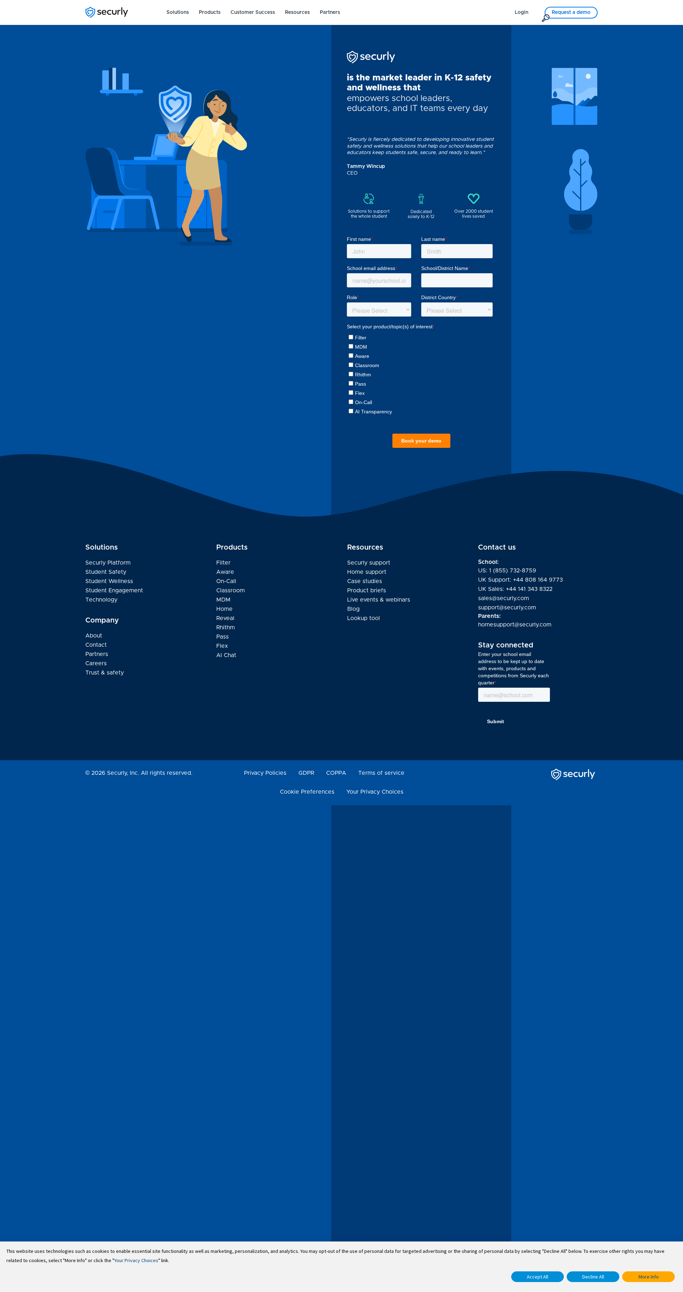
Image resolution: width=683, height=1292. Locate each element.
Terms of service (381, 773)
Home (224, 609)
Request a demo (571, 12)
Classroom (230, 590)
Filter (223, 563)
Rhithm (225, 627)
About (93, 636)
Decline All (593, 1277)
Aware (225, 572)
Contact (96, 645)
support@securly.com (507, 607)
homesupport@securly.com (514, 625)
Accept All (537, 1277)
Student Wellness (109, 581)
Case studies (364, 581)
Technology (101, 600)
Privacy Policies (265, 773)
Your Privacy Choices (136, 1260)
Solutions (177, 12)
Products (210, 12)
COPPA (336, 773)
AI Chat (226, 655)
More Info (649, 1277)
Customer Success (253, 12)
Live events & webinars (378, 600)
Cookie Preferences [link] (307, 792)
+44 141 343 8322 (529, 589)
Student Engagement (114, 590)
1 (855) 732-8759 (512, 570)
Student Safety (105, 572)
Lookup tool (363, 618)
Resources (297, 12)
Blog (353, 610)
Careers (96, 663)
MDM (223, 600)
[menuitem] (177, 12)
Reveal (225, 618)
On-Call (226, 581)
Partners (330, 12)
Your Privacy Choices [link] (374, 792)
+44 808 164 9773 (538, 580)
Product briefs (366, 590)
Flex (222, 646)
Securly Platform (108, 563)
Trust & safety (104, 673)
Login (521, 12)
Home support (366, 573)
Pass (222, 637)
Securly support (368, 563)
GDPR (306, 773)
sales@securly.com (503, 598)
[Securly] (106, 12)
